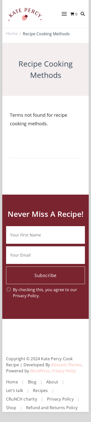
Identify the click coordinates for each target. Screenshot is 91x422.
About (52, 382)
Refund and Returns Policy (52, 407)
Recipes (40, 390)
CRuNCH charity (21, 399)
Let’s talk (14, 390)
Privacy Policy (64, 371)
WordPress (40, 371)
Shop (11, 407)
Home (12, 382)
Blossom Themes (66, 365)
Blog (32, 382)
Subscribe (45, 275)
